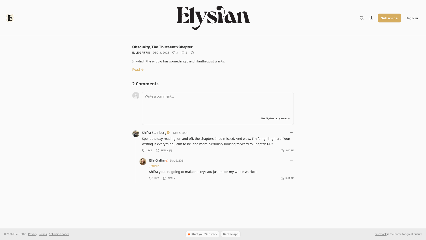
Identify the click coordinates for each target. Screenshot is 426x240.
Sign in (412, 18)
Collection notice (59, 234)
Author (155, 165)
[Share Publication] (371, 18)
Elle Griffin (141, 52)
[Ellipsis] (291, 132)
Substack (381, 234)
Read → (138, 69)
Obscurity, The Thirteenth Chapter (162, 47)
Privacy (32, 234)
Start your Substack (204, 234)
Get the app (231, 234)
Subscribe (389, 18)
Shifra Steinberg (154, 132)
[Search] (361, 18)
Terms (43, 234)
